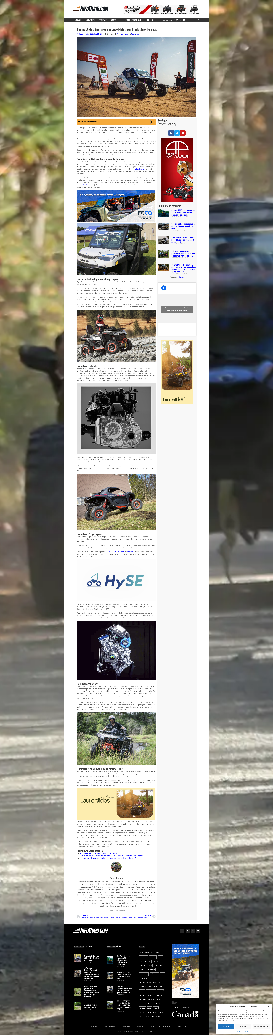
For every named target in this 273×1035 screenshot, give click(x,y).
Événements (156, 1016)
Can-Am (147, 961)
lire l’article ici (139, 169)
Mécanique (151, 995)
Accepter (226, 1026)
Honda (122, 552)
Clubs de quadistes (146, 965)
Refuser (243, 1026)
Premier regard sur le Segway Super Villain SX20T (99, 853)
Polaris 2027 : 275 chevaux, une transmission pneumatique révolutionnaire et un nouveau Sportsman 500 (183, 268)
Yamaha (130, 552)
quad (141, 1004)
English (150, 20)
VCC (149, 1012)
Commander (158, 965)
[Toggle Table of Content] (151, 122)
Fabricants (143, 978)
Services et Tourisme (132, 20)
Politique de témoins (241, 1031)
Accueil (78, 20)
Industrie (127, 34)
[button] (269, 1007)
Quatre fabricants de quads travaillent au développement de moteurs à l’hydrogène (111, 856)
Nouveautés (160, 995)
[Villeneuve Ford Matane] (116, 819)
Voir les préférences (261, 1026)
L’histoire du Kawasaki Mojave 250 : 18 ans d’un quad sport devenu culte (183, 239)
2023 (147, 953)
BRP (141, 961)
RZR (156, 1004)
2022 (141, 953)
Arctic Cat (153, 957)
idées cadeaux (151, 991)
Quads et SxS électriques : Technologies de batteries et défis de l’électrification (110, 858)
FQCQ (160, 982)
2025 (158, 953)
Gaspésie (143, 987)
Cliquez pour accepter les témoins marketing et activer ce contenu (177, 309)
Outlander (151, 999)
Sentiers (142, 1008)
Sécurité (156, 1008)
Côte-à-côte (151, 970)
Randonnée (148, 1004)
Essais (113, 20)
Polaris (159, 999)
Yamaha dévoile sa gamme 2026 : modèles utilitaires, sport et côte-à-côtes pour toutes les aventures (91, 991)
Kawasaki (109, 552)
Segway (161, 1004)
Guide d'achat (158, 987)
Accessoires (143, 957)
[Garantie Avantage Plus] (177, 403)
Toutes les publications (116, 911)
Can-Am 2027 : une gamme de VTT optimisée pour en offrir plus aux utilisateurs (183, 212)
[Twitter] (177, 133)
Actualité (90, 20)
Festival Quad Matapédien (148, 982)
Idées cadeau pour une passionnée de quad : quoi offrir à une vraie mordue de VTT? (183, 253)
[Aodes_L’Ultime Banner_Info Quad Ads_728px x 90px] (161, 14)
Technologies (136, 34)
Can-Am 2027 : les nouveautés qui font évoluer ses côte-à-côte (183, 226)
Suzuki (116, 552)
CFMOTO (155, 961)
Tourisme (143, 1012)
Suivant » (182, 277)
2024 (152, 953)
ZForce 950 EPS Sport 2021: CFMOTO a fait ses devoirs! (91, 958)
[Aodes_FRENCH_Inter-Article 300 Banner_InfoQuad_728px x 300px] (116, 222)
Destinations (144, 974)
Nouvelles (143, 999)
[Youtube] (183, 133)
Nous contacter (183, 1008)
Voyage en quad (158, 1012)
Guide (150, 987)
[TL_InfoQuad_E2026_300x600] (177, 201)
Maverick (143, 995)
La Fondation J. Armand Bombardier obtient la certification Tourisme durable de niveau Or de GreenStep (92, 973)
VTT (141, 1016)
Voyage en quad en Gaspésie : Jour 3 (90, 1006)
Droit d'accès (154, 974)
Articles (103, 20)
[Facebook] (171, 133)
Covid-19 (143, 970)
